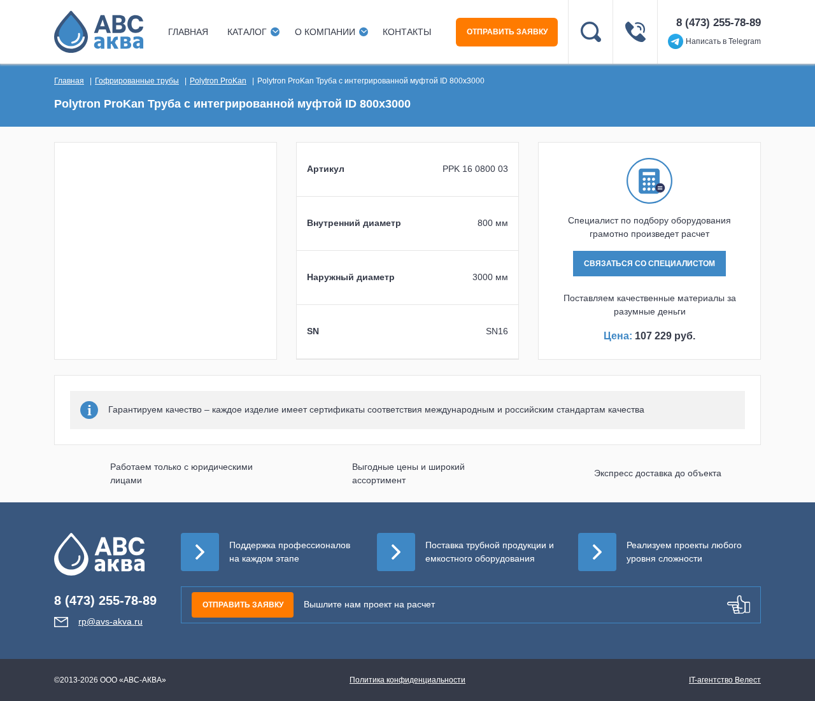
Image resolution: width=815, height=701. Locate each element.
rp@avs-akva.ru (110, 621)
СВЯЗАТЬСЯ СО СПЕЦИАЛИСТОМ (649, 263)
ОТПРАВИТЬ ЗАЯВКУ (507, 31)
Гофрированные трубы (137, 80)
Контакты (407, 32)
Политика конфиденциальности (407, 680)
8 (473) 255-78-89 (718, 23)
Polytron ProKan (218, 80)
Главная (188, 32)
